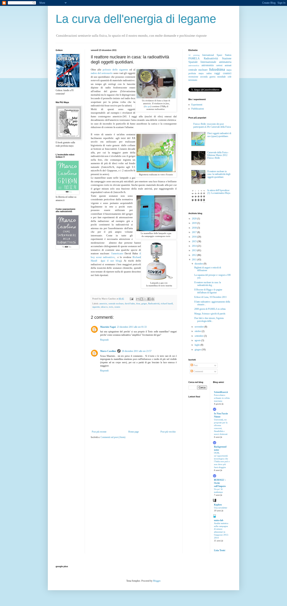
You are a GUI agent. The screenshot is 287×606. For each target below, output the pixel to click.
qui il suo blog (111, 260)
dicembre (199, 263)
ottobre (198, 331)
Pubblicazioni (197, 108)
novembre (199, 326)
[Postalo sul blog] (142, 299)
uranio (117, 307)
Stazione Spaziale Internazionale (209, 60)
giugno (198, 349)
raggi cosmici (222, 73)
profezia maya (195, 73)
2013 (194, 250)
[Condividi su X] (145, 299)
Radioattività (154, 303)
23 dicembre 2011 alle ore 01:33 (132, 327)
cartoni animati (223, 65)
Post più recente (99, 431)
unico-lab (218, 520)
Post (195, 365)
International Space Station (216, 55)
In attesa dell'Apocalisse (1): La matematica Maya (218, 191)
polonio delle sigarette (115, 69)
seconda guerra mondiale (213, 76)
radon (209, 73)
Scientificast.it (221, 392)
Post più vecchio (168, 431)
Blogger (156, 580)
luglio (198, 344)
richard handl (167, 303)
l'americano (118, 253)
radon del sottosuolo (102, 73)
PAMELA (194, 58)
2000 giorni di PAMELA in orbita (210, 309)
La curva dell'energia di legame (136, 18)
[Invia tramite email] (138, 299)
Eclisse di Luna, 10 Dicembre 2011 (210, 297)
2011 (194, 259)
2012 (194, 255)
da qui (148, 106)
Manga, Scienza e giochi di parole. (210, 313)
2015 (194, 241)
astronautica (193, 65)
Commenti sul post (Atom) (113, 437)
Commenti (198, 371)
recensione (193, 76)
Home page (133, 431)
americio (103, 303)
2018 (194, 227)
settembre (199, 336)
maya (228, 70)
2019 (194, 223)
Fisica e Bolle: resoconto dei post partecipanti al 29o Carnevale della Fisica (212, 125)
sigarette (96, 307)
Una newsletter (220, 507)
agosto (198, 340)
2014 (194, 246)
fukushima (217, 69)
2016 (194, 236)
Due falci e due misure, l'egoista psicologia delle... (209, 319)
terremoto (192, 80)
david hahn (130, 303)
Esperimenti (196, 104)
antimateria (225, 61)
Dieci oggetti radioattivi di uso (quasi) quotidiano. (219, 134)
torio (111, 307)
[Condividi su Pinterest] (153, 299)
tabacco (104, 307)
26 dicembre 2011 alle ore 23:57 (137, 351)
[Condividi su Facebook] (149, 299)
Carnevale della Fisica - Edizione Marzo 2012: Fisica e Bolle (218, 155)
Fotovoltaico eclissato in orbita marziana (222, 398)
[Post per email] (131, 298)
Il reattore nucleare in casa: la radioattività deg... (207, 284)
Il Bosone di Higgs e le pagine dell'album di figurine (208, 291)
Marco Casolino (108, 351)
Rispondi (104, 339)
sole (229, 76)
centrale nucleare (116, 303)
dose (138, 303)
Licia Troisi (219, 550)
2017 (194, 232)
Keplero (218, 504)
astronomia (207, 65)
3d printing (194, 55)
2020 (194, 218)
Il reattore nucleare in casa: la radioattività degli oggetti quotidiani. (218, 174)
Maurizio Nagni (108, 327)
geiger (144, 303)
